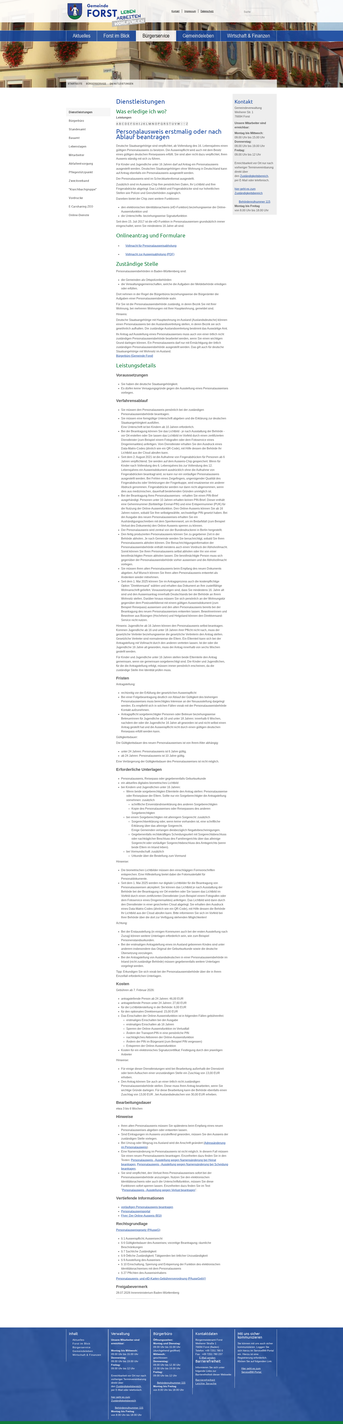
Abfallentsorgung (81, 164)
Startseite (75, 83)
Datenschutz (207, 11)
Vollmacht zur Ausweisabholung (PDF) (149, 254)
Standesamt (77, 129)
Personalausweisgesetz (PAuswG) (138, 1229)
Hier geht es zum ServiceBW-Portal (251, 1370)
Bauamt (74, 138)
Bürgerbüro (76, 121)
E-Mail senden (207, 1357)
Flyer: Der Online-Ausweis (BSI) (141, 1215)
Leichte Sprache (206, 1383)
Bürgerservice (156, 36)
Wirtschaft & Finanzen (248, 36)
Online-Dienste (79, 215)
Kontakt (176, 11)
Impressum (190, 11)
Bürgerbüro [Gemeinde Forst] (134, 355)
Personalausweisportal (135, 1211)
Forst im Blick (116, 36)
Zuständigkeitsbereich (254, 176)
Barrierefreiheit (205, 1379)
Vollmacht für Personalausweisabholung (151, 245)
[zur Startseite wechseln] (102, 19)
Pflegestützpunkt (81, 172)
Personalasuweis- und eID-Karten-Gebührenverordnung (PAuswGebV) (161, 1278)
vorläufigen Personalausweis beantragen (147, 1207)
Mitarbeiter (76, 155)
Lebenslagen (77, 146)
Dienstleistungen (121, 83)
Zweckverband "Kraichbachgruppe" (82, 185)
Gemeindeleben (198, 36)
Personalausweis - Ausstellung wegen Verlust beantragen (158, 1190)
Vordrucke (76, 198)
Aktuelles (81, 36)
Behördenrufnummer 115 (254, 201)
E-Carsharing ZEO (81, 206)
